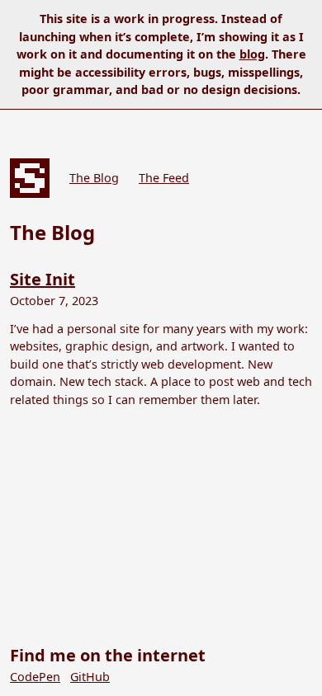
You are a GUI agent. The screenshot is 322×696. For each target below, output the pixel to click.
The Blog (94, 178)
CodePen (35, 676)
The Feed (164, 178)
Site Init (42, 279)
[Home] (30, 178)
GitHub (90, 676)
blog (252, 54)
